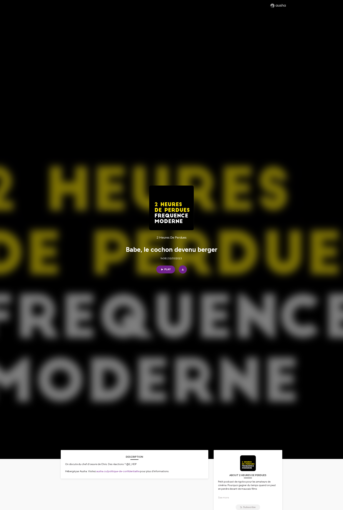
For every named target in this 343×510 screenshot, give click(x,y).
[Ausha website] (278, 6)
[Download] (183, 269)
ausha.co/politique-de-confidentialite (118, 471)
